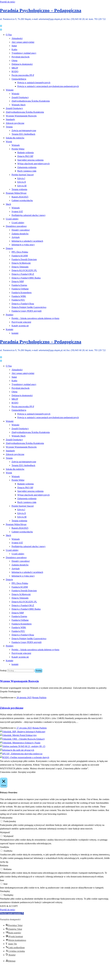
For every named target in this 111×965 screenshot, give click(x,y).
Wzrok (9, 141)
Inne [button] (2, 880)
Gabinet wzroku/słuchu (22, 200)
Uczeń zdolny (12, 219)
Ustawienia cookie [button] (8, 772)
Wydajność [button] (5, 832)
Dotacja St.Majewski (21, 263)
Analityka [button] (4, 847)
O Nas (9, 34)
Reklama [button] (4, 865)
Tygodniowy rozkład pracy (24, 53)
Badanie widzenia (25, 152)
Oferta (14, 60)
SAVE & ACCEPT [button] (9, 906)
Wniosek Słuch (18, 104)
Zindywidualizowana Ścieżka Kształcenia (31, 101)
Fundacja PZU (18, 300)
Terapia (9, 127)
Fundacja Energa (19, 285)
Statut (14, 45)
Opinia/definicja (19, 79)
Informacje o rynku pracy (23, 244)
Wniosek (16, 145)
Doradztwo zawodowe (16, 226)
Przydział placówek (20, 57)
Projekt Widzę (18, 149)
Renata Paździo (39, 697)
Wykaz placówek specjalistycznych (33, 163)
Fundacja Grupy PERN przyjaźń (26, 311)
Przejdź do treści (7, 2)
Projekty (9, 314)
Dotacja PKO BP (25, 156)
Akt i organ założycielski (23, 42)
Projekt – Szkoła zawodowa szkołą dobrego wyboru (35, 318)
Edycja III (21, 186)
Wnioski (9, 90)
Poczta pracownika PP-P (23, 75)
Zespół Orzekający (20, 97)
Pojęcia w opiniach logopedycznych (33, 82)
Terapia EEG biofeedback (23, 134)
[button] (12, 913)
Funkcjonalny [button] (6, 817)
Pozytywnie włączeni (21, 322)
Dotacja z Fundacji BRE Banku (26, 278)
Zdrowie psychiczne (15, 123)
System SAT (17, 211)
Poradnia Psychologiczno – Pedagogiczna (40, 10)
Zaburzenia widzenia (26, 167)
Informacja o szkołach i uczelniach (27, 241)
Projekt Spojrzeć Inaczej (23, 174)
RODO (15, 71)
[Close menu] (1, 26)
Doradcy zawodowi (21, 230)
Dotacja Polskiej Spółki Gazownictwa (29, 307)
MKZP (15, 68)
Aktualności (17, 38)
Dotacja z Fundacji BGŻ (23, 274)
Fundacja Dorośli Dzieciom (24, 259)
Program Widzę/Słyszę (16, 193)
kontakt (15, 333)
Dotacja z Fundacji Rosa (23, 303)
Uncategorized (6, 674)
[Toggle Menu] (1, 29)
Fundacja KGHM (20, 255)
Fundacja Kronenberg (22, 292)
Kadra (14, 49)
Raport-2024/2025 (20, 197)
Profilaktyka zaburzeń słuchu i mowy (29, 215)
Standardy (10, 119)
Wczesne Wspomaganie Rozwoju (21, 116)
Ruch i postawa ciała (26, 171)
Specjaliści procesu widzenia (30, 160)
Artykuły (16, 237)
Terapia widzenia (19, 189)
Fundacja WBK (19, 296)
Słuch (8, 204)
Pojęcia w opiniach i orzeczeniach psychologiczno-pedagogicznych (48, 86)
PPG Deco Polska (20, 252)
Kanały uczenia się (20, 325)
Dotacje (9, 248)
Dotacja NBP (18, 281)
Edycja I (21, 178)
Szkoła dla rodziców (15, 138)
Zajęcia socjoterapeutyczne (24, 130)
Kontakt (9, 329)
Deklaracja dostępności (22, 64)
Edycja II (21, 182)
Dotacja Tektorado (20, 267)
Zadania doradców (20, 233)
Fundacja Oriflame (20, 289)
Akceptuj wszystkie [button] (27, 772)
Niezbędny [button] (5, 891)
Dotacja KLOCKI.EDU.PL (24, 270)
